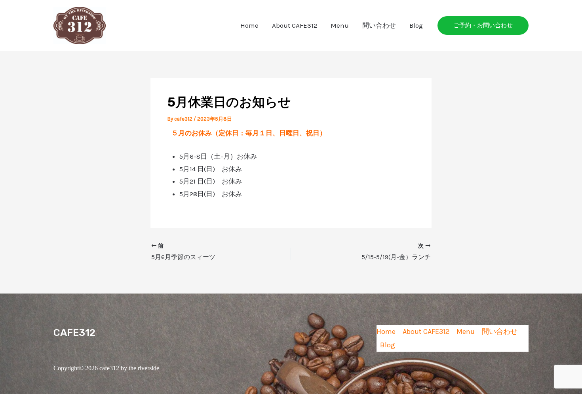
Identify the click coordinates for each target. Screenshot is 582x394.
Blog (416, 25)
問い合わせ (379, 25)
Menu (340, 25)
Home (249, 25)
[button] (483, 25)
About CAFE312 (294, 25)
